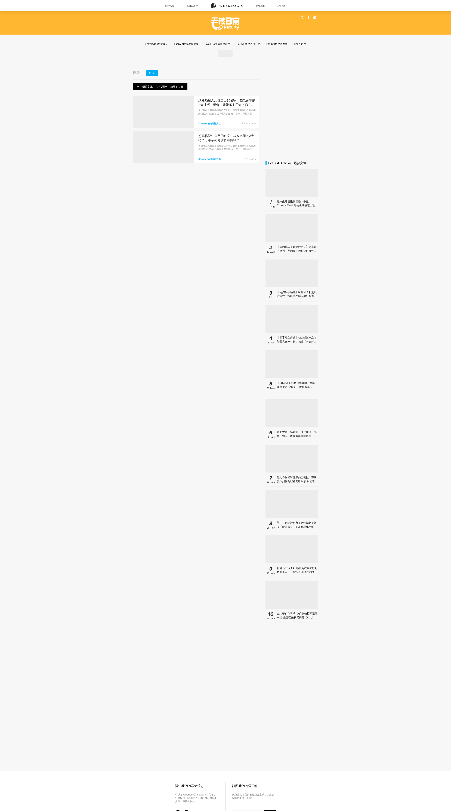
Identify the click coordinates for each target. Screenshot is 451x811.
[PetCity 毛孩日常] (225, 23)
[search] (302, 17)
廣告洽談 (260, 5)
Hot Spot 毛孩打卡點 (248, 43)
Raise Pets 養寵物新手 (217, 43)
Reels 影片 (300, 43)
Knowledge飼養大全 (156, 43)
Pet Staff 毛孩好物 (277, 43)
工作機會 (281, 5)
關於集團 (169, 5)
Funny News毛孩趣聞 (186, 43)
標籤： (138, 73)
